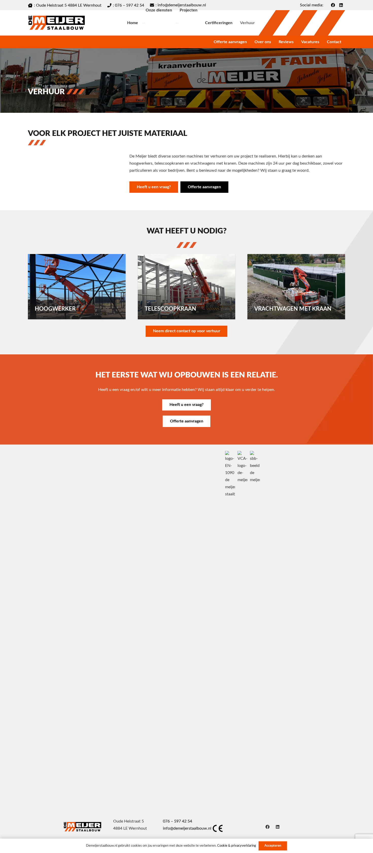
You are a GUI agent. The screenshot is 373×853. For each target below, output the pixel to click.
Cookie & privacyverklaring (236, 845)
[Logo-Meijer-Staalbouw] (56, 22)
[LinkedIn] (278, 827)
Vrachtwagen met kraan (292, 309)
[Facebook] (267, 827)
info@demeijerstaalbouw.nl (187, 828)
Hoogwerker (55, 309)
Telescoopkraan (170, 309)
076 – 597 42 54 (177, 821)
